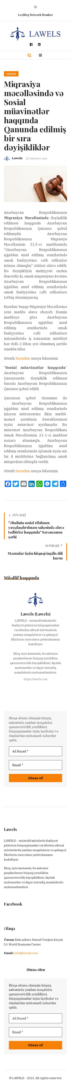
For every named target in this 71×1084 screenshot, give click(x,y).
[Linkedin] (39, 44)
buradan (23, 358)
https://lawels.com (36, 679)
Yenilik (11, 73)
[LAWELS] (35, 34)
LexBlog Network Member (35, 15)
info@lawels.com (26, 953)
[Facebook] (31, 44)
